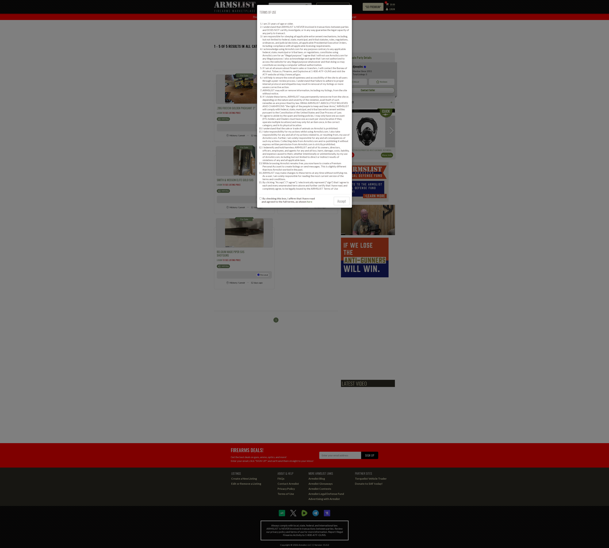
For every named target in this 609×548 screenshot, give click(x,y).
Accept (341, 201)
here (309, 201)
